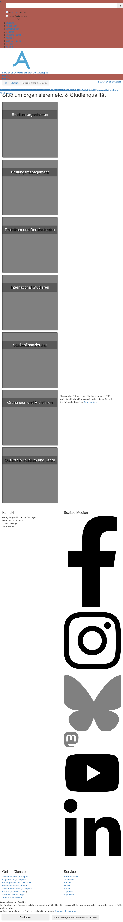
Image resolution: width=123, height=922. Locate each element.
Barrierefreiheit (71, 876)
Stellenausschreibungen (13, 894)
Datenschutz (70, 879)
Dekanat (10, 31)
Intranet (67, 888)
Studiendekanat (13, 34)
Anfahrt (9, 46)
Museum (10, 37)
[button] (5, 75)
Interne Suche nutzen (18, 16)
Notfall (67, 885)
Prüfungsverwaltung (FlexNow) (17, 882)
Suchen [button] (104, 81)
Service (9, 43)
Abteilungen (11, 25)
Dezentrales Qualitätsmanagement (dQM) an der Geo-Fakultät (30, 90)
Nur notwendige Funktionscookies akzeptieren (75, 917)
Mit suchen (17, 12)
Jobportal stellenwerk (12, 897)
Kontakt (67, 882)
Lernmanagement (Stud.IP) (15, 885)
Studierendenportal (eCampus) (17, 888)
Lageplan (68, 891)
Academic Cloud (18, 891)
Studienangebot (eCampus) (15, 876)
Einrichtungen (12, 28)
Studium (10, 22)
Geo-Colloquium (13, 40)
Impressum (69, 894)
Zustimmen (25, 917)
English (116, 81)
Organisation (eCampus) (14, 879)
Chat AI (5, 891)
